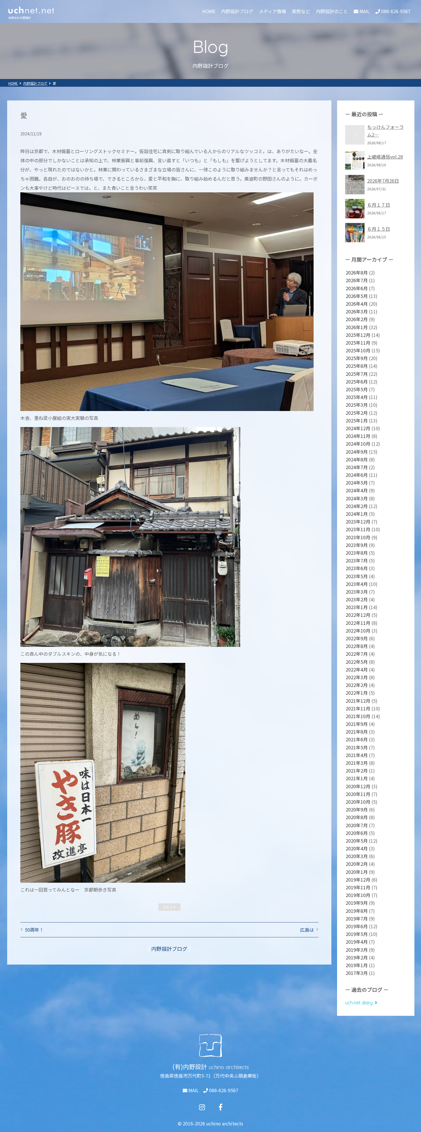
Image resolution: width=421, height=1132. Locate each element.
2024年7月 (357, 467)
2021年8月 (357, 731)
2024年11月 (358, 435)
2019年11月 (358, 887)
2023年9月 (357, 545)
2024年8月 (357, 459)
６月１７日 (378, 204)
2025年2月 (357, 412)
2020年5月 (357, 840)
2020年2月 (357, 863)
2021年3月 (357, 762)
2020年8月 (357, 817)
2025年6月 (357, 381)
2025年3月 (357, 404)
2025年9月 (357, 358)
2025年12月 (358, 334)
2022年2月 (357, 684)
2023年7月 (357, 560)
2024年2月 (357, 506)
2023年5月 (357, 576)
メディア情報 (272, 11)
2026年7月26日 (383, 180)
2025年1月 (357, 420)
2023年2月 (357, 599)
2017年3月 (357, 972)
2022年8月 (357, 646)
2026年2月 (357, 319)
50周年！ (34, 929)
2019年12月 (358, 879)
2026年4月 (357, 303)
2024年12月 (358, 428)
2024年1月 (357, 513)
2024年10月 (358, 443)
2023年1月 (357, 607)
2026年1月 (357, 327)
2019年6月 (357, 926)
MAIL (193, 1090)
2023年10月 (358, 537)
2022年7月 (357, 653)
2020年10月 (358, 801)
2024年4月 (357, 490)
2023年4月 (357, 583)
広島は (307, 929)
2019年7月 (357, 918)
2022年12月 (358, 614)
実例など (301, 11)
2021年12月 (358, 700)
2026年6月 (357, 288)
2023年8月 (357, 552)
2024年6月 (357, 474)
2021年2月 (357, 770)
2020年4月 (357, 848)
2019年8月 (357, 910)
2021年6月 (357, 739)
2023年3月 (357, 591)
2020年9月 (357, 809)
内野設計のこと (332, 11)
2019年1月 (357, 965)
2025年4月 (357, 397)
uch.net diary (359, 1002)
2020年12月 (358, 786)
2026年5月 (357, 296)
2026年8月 (357, 272)
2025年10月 (358, 350)
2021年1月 (357, 778)
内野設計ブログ (237, 11)
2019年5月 (357, 934)
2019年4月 (357, 941)
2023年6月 (357, 568)
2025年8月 (357, 365)
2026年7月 (357, 280)
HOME (208, 11)
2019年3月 (357, 949)
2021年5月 (357, 747)
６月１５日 (378, 228)
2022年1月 (357, 692)
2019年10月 (358, 895)
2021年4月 (357, 755)
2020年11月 (358, 794)
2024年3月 (357, 498)
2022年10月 (358, 630)
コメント (169, 907)
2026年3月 (357, 311)
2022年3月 (357, 677)
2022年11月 (358, 622)
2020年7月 (357, 825)
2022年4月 (357, 669)
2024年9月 (357, 451)
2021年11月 (358, 708)
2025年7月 (357, 373)
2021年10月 (358, 716)
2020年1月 (357, 871)
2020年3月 (357, 856)
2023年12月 (358, 521)
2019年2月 (357, 957)
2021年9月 (357, 723)
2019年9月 (357, 902)
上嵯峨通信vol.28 (385, 156)
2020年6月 (357, 832)
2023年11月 (358, 529)
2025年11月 (358, 342)
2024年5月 (357, 482)
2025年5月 (357, 389)
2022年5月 (357, 661)
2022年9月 (357, 638)
